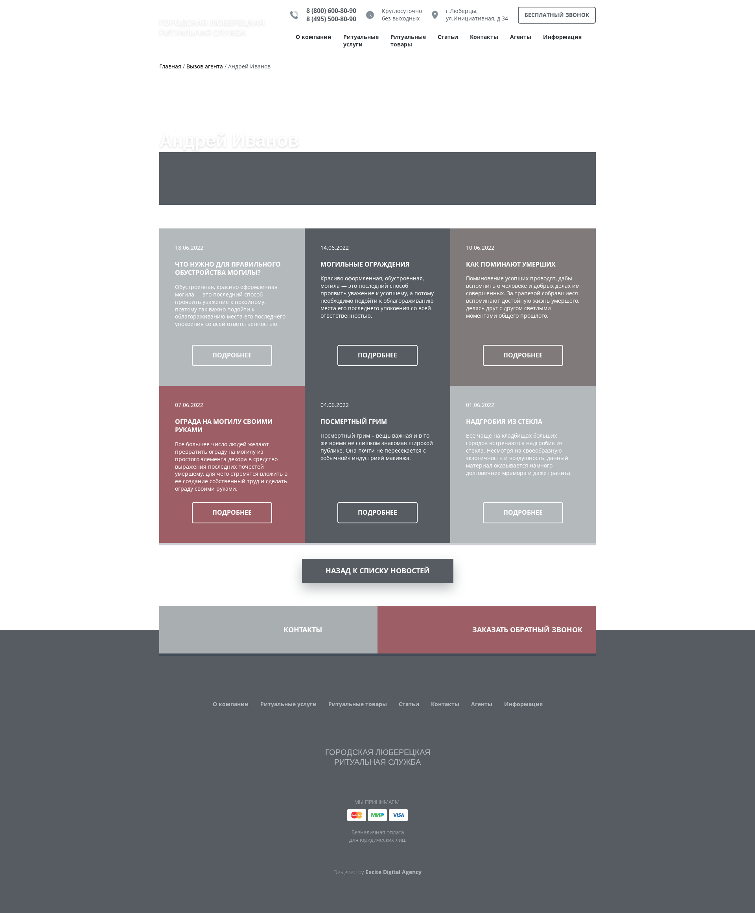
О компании (313, 36)
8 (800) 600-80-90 (331, 11)
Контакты (484, 36)
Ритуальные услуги (361, 40)
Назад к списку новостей (378, 570)
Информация (562, 36)
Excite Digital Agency (393, 872)
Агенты (520, 36)
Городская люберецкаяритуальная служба (211, 27)
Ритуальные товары (408, 40)
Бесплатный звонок (557, 14)
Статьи (448, 36)
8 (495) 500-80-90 (331, 19)
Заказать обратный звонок (527, 629)
